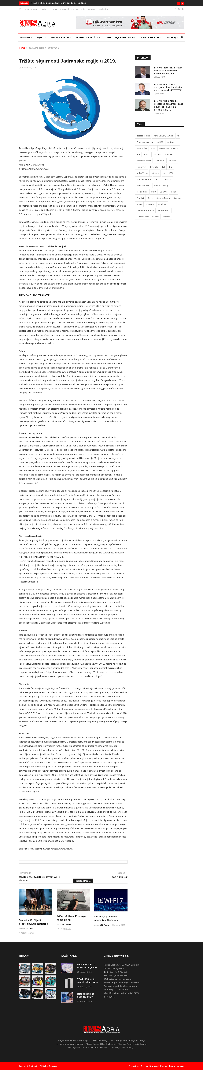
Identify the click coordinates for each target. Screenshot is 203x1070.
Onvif (153, 191)
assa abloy (142, 148)
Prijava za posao (88, 9)
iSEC (171, 173)
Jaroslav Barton (144, 179)
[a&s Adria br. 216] (50, 998)
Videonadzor (143, 216)
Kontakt (75, 9)
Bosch (146, 154)
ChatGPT (169, 154)
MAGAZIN (25, 37)
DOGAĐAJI (171, 37)
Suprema (150, 204)
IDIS (170, 167)
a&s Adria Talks (36, 47)
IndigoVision (142, 173)
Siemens (177, 198)
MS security (142, 191)
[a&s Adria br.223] (37, 973)
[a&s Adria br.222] (50, 973)
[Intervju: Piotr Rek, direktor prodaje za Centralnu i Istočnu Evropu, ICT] (143, 72)
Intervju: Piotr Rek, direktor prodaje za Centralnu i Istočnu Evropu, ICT (168, 71)
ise (164, 173)
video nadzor (164, 210)
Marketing (103, 9)
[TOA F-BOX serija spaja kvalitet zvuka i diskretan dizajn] (68, 983)
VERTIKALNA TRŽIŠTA (87, 37)
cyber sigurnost (144, 160)
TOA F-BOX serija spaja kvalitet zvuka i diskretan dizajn (88, 982)
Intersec (155, 173)
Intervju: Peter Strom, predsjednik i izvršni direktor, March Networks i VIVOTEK (169, 87)
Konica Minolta (143, 185)
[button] (178, 3)
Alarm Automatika (145, 142)
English (44, 9)
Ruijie (150, 198)
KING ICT (167, 179)
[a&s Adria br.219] (50, 986)
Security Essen (163, 198)
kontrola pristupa (162, 185)
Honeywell (141, 167)
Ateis (153, 148)
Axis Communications (168, 148)
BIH (138, 154)
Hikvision (172, 160)
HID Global (159, 160)
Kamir (157, 179)
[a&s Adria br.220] (37, 986)
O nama (53, 9)
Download (64, 9)
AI (178, 135)
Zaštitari (166, 216)
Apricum (170, 142)
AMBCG (160, 142)
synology (162, 204)
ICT (163, 167)
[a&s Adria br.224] (24, 973)
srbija (139, 204)
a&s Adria (28, 928)
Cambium (157, 154)
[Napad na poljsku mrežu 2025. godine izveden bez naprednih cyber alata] (68, 968)
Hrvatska (154, 167)
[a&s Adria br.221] (24, 986)
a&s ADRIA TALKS (60, 37)
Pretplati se (134, 1066)
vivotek (155, 216)
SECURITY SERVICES (149, 37)
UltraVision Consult (145, 210)
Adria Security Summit (163, 135)
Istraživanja (53, 47)
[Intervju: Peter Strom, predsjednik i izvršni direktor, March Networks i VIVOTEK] (143, 89)
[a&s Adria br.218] (24, 998)
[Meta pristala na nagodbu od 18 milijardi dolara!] (68, 998)
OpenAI (163, 191)
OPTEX (173, 191)
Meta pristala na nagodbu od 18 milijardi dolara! (58, 3)
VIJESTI (41, 37)
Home (22, 47)
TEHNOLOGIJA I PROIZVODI (119, 37)
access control (143, 135)
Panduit (140, 198)
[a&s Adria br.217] (37, 998)
